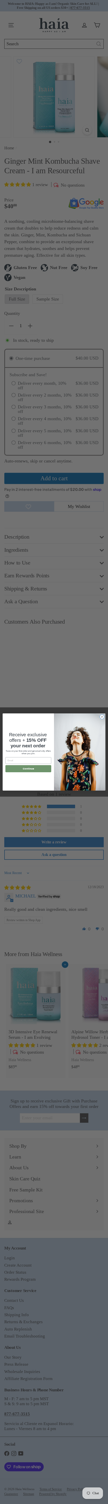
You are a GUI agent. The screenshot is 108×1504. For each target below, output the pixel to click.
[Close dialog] (102, 716)
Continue (28, 768)
